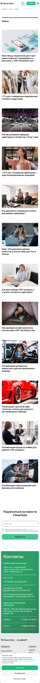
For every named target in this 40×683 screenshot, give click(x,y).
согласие (28, 529)
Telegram (31, 650)
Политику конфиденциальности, (26, 661)
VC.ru (31, 652)
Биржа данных (6, 651)
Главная (4, 9)
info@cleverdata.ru (29, 626)
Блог (10, 9)
